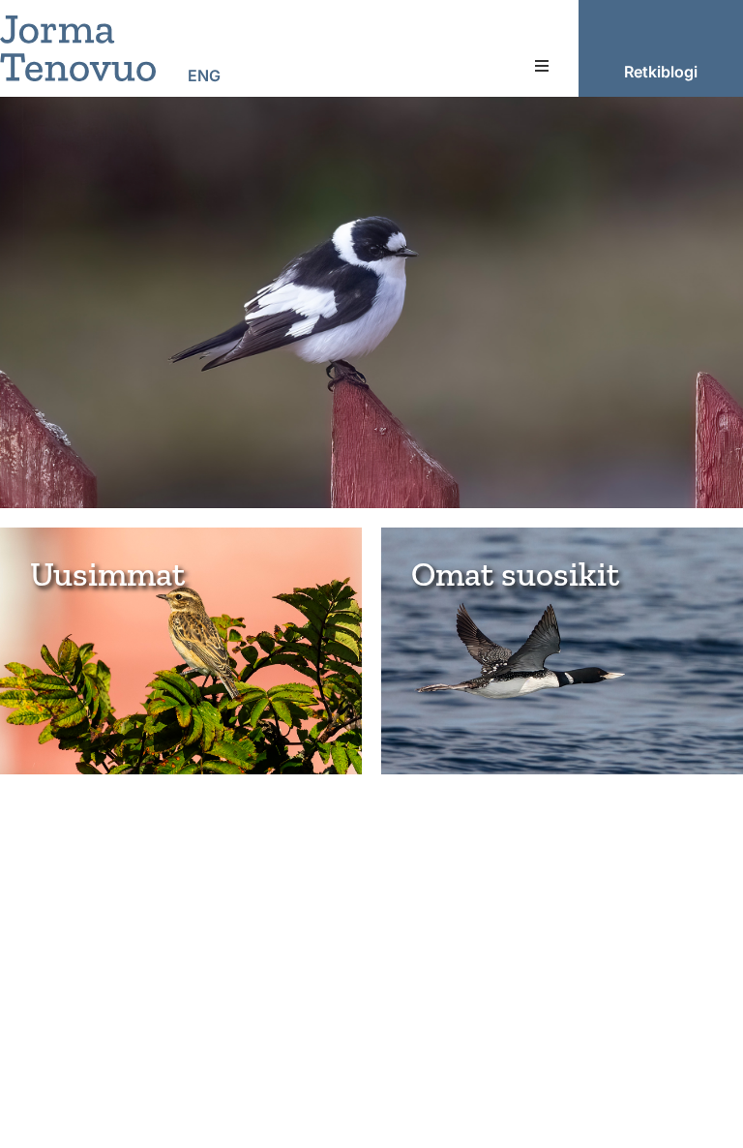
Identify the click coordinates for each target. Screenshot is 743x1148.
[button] (541, 65)
